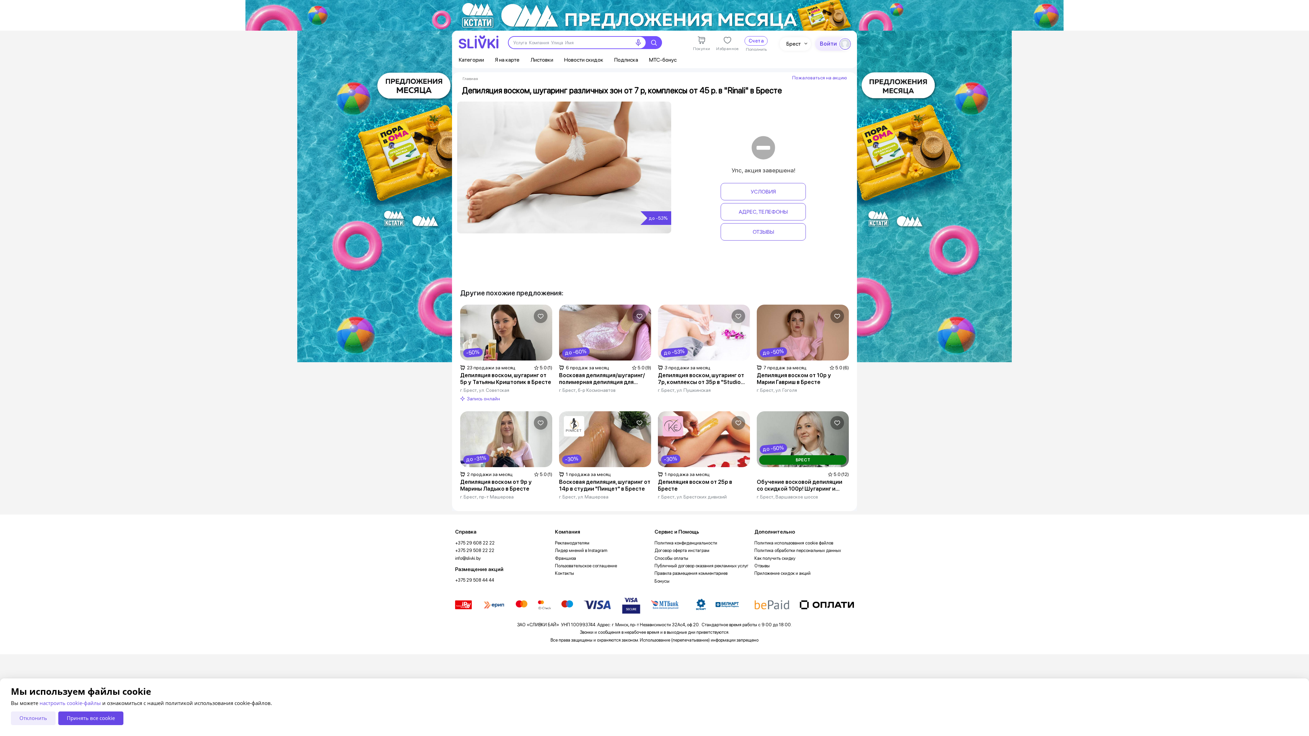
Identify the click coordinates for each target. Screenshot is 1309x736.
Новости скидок (583, 60)
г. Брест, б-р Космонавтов (587, 390)
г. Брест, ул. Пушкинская (684, 390)
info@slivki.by (468, 558)
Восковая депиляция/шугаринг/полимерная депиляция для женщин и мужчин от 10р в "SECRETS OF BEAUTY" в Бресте (602, 379)
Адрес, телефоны (763, 212)
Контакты (564, 573)
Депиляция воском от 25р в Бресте (695, 485)
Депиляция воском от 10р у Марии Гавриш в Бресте (794, 378)
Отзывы (763, 232)
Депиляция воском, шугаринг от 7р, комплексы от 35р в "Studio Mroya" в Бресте (701, 379)
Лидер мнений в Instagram (581, 550)
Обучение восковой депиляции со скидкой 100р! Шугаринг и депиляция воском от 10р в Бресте (799, 485)
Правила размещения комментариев (690, 573)
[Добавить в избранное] (540, 316)
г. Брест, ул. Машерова (583, 497)
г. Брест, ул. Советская (484, 390)
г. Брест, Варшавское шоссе (787, 497)
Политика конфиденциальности (685, 543)
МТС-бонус (663, 60)
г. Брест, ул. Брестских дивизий (692, 497)
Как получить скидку (774, 558)
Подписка (626, 60)
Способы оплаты (671, 558)
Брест (793, 44)
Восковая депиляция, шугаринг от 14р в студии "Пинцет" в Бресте (604, 485)
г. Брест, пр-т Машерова (487, 497)
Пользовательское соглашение (586, 565)
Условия (763, 191)
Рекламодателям (572, 543)
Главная (470, 78)
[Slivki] (478, 42)
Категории (471, 60)
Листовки (541, 60)
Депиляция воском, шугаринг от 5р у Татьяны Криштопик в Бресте (505, 378)
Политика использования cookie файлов (793, 543)
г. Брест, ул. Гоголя (777, 390)
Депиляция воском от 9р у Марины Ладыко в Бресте (496, 485)
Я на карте (507, 60)
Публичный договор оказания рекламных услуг (701, 565)
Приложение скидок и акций (782, 573)
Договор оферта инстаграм (681, 550)
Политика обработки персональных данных (797, 550)
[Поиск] (654, 42)
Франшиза (565, 558)
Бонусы (661, 581)
